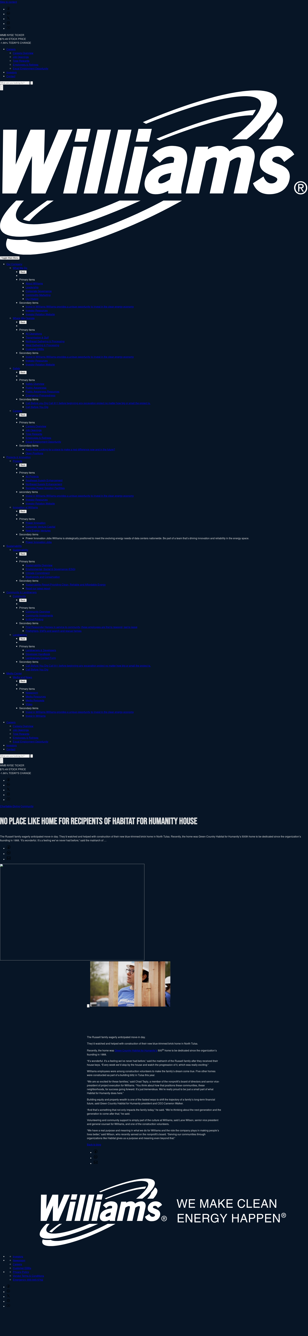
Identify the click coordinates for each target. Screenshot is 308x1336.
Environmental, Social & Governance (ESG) (50, 569)
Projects (17, 461)
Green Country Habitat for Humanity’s (136, 1050)
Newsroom (32, 692)
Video (29, 704)
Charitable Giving (10, 806)
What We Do (20, 268)
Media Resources (36, 696)
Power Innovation (36, 523)
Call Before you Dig (88, 403)
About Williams (34, 283)
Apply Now (70, 449)
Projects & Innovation (18, 457)
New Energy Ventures (38, 530)
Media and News (22, 677)
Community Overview (38, 611)
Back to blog (94, 1144)
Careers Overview (23, 53)
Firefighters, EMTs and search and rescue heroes (53, 631)
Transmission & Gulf (37, 337)
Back (23, 272)
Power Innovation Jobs (39, 542)
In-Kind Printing (34, 619)
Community (19, 596)
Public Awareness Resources (42, 391)
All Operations (34, 333)
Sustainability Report (66, 584)
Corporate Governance (39, 291)
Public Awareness (36, 387)
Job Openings (21, 57)
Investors (11, 72)
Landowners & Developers (41, 650)
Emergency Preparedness (40, 395)
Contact (10, 76)
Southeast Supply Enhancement (44, 480)
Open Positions (34, 453)
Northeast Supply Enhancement (44, 484)
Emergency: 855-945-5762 (28, 1279)
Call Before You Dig (37, 407)
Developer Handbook (38, 654)
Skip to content (8, 2)
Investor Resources (37, 310)
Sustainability (14, 546)
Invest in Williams (80, 306)
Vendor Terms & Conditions (28, 1276)
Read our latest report (38, 588)
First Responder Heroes (81, 627)
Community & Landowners (21, 592)
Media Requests (35, 700)
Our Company (14, 264)
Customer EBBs (35, 349)
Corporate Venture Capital (40, 526)
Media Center (14, 673)
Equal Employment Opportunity (30, 68)
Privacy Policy (21, 1272)
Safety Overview (35, 384)
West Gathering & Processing (42, 345)
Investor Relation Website (40, 314)
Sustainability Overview (39, 565)
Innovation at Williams (25, 507)
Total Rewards (21, 61)
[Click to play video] (88, 1006)
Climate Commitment (38, 573)
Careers (11, 49)
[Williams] (154, 254)
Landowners (20, 635)
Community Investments (39, 615)
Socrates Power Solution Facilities (45, 488)
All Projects (32, 476)
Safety (16, 368)
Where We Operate (24, 318)
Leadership (32, 287)
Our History (32, 299)
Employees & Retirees (25, 64)
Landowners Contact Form (41, 658)
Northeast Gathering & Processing (45, 341)
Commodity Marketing (38, 295)
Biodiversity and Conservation (43, 577)
